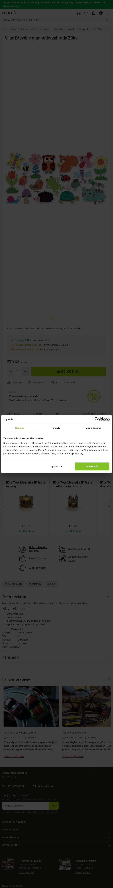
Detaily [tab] (56, 428)
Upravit (54, 466)
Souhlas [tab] (19, 428)
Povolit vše (92, 466)
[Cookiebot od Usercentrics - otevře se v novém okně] (97, 419)
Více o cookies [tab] (93, 428)
